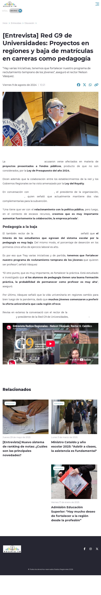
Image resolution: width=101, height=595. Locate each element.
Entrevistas (16, 23)
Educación (29, 23)
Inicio (5, 23)
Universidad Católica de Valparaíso (57, 233)
